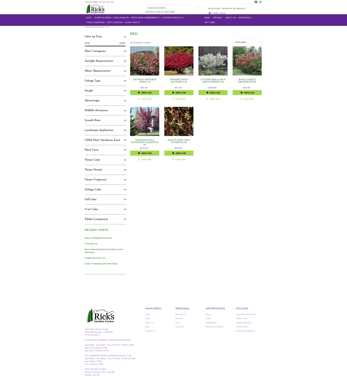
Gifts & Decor (114, 22)
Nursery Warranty (243, 323)
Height (89, 90)
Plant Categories (95, 51)
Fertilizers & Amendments (145, 18)
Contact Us (150, 331)
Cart (177, 323)
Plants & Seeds (103, 18)
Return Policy (242, 318)
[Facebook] (256, 2)
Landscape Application (99, 130)
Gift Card (210, 22)
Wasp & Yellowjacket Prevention (98, 238)
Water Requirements (98, 71)
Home (207, 18)
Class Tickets (132, 22)
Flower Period (93, 169)
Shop (88, 18)
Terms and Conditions (245, 331)
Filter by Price (93, 36)
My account (214, 8)
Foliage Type (92, 81)
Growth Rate (93, 120)
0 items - (218, 13)
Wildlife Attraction (96, 110)
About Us (230, 18)
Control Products (172, 18)
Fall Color (91, 199)
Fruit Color (91, 209)
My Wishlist (239, 8)
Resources (244, 18)
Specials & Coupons (214, 327)
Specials (217, 18)
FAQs (208, 314)
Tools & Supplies (95, 22)
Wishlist (179, 318)
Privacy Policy (242, 327)
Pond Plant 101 (91, 244)
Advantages (92, 100)
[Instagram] (260, 2)
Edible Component (96, 219)
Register (227, 8)
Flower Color (92, 160)
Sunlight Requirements (99, 61)
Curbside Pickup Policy (246, 314)
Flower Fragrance (96, 179)
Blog (147, 327)
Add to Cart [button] (146, 92)
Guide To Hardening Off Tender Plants (101, 264)
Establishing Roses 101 (95, 258)
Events (209, 318)
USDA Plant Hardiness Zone (102, 140)
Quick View (146, 99)
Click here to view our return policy (160, 12)
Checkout (180, 327)
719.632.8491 (91, 2)
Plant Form (92, 150)
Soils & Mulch (121, 18)
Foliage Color (93, 189)
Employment (211, 323)
